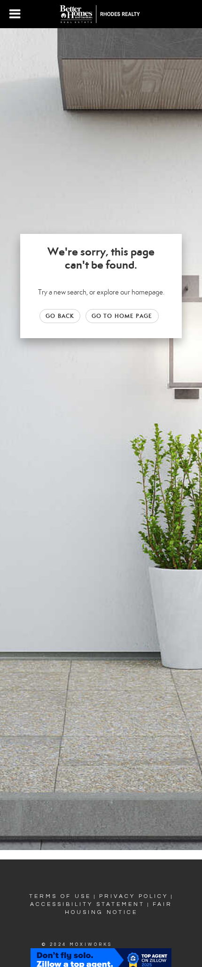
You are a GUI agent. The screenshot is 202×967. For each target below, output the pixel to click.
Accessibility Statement (87, 904)
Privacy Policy (133, 896)
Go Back (60, 315)
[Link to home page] (101, 14)
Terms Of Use (60, 896)
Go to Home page (122, 315)
